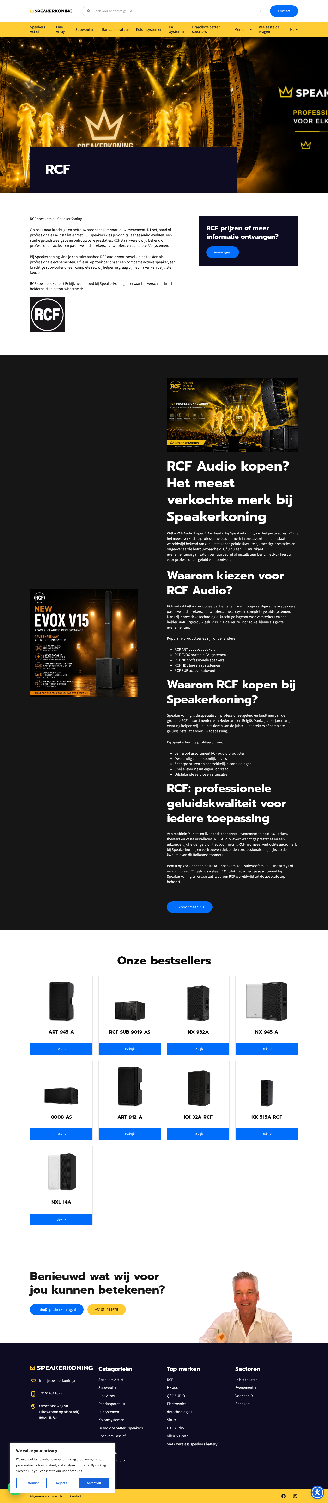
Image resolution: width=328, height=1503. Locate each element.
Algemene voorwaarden (47, 1496)
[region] (62, 1468)
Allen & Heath (177, 1436)
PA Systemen (108, 1412)
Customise (31, 1483)
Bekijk (61, 1049)
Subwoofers (108, 1387)
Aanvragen (222, 252)
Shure (172, 1420)
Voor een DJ (245, 1396)
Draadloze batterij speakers (120, 1428)
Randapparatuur (111, 1403)
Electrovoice (177, 1403)
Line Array (106, 1396)
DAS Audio (175, 1428)
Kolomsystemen (111, 1420)
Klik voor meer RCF (190, 907)
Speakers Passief (112, 1436)
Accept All (94, 1483)
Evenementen (246, 1387)
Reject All (63, 1483)
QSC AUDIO (176, 1396)
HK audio (174, 1387)
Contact (284, 11)
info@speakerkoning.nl (57, 1309)
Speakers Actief (110, 1379)
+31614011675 (106, 1309)
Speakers (242, 1403)
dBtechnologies (179, 1412)
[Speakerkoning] (51, 11)
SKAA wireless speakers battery (192, 1444)
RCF (170, 1379)
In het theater (246, 1379)
